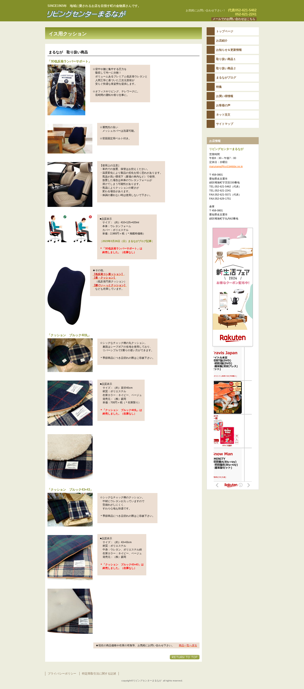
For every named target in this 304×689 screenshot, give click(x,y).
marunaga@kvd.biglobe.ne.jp (226, 166)
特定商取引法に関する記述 (99, 673)
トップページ (224, 31)
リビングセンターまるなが (104, 14)
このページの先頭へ (185, 657)
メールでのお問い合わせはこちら (234, 19)
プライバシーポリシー (62, 673)
